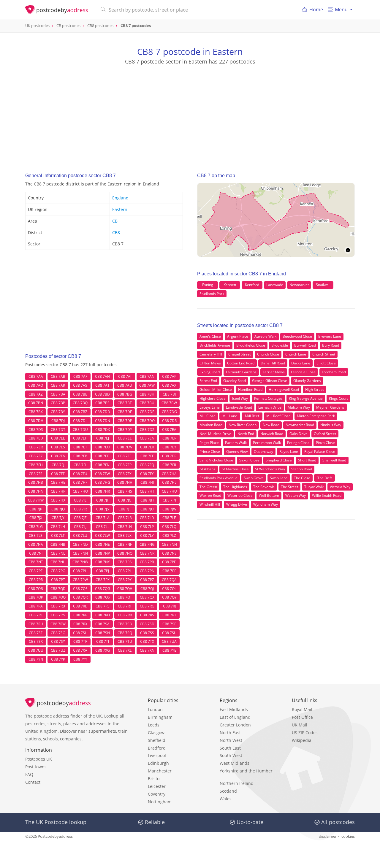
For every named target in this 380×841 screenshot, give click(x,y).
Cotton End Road (240, 363)
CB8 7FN (102, 464)
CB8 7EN (147, 438)
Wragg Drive (236, 504)
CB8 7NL (58, 553)
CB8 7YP (58, 659)
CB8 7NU (58, 561)
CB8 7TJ (102, 641)
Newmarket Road (300, 424)
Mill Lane (229, 415)
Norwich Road (271, 433)
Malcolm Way (299, 407)
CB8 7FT (58, 473)
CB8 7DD (102, 411)
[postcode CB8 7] (58, 9)
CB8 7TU (125, 641)
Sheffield (156, 740)
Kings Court (338, 398)
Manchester (160, 771)
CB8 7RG (147, 606)
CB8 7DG (169, 411)
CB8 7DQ (147, 420)
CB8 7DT (58, 429)
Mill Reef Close (278, 415)
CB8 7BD (102, 394)
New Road (271, 424)
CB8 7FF (147, 455)
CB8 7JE (80, 500)
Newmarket (299, 284)
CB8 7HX (58, 500)
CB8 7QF (80, 588)
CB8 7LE (169, 517)
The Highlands (235, 486)
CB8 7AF (80, 376)
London (155, 709)
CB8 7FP (125, 464)
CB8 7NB (57, 544)
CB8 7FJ (58, 464)
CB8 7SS (147, 632)
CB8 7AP (169, 376)
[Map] (275, 220)
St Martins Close (235, 469)
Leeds (153, 725)
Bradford (157, 748)
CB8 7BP (58, 402)
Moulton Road (211, 424)
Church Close (268, 354)
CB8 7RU (35, 623)
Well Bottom (269, 495)
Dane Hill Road (273, 363)
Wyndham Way (265, 504)
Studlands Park (212, 293)
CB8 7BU (147, 402)
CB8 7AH (102, 376)
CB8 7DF (147, 411)
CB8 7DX (102, 429)
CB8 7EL (125, 438)
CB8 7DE (125, 411)
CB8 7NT (35, 561)
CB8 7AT (102, 385)
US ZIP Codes (305, 732)
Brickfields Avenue (215, 345)
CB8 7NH (169, 544)
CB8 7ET (80, 447)
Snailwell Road (334, 460)
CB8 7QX (147, 597)
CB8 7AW (147, 385)
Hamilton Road (250, 389)
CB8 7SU (169, 632)
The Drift (324, 477)
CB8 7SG (58, 632)
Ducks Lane (300, 363)
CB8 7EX (147, 447)
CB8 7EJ (102, 438)
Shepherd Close (279, 460)
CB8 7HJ (147, 482)
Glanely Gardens (307, 380)
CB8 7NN (80, 553)
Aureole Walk (265, 336)
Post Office (302, 717)
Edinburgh (158, 763)
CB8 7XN (147, 650)
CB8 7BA (58, 394)
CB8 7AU (124, 385)
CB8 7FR (169, 464)
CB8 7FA (58, 455)
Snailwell (323, 284)
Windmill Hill (210, 504)
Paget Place (209, 442)
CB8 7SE (169, 623)
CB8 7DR (169, 420)
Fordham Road (334, 372)
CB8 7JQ (58, 509)
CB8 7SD (147, 623)
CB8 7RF (125, 606)
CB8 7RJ (169, 606)
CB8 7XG (102, 650)
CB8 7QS (102, 597)
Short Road (307, 460)
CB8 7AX (169, 385)
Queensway (263, 451)
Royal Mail (302, 709)
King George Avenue (306, 398)
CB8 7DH (35, 420)
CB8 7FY (147, 473)
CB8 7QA (169, 579)
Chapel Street (239, 354)
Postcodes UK (38, 759)
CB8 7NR (147, 553)
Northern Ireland (237, 783)
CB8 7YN (35, 659)
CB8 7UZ (58, 650)
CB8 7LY (147, 535)
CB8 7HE (58, 482)
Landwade (274, 284)
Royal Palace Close (319, 451)
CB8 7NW (80, 561)
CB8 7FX (125, 473)
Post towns (36, 766)
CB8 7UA (169, 641)
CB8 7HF (80, 482)
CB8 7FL (80, 464)
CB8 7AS (80, 385)
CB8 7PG (58, 570)
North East (230, 732)
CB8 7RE (103, 606)
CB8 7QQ (58, 597)
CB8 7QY (169, 597)
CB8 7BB (80, 394)
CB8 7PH (80, 570)
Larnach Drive (269, 407)
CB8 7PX (103, 579)
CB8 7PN (147, 570)
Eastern (119, 209)
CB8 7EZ (36, 455)
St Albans (207, 469)
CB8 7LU (80, 535)
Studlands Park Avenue (219, 477)
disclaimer (328, 836)
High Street (314, 389)
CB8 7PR (36, 579)
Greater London (235, 725)
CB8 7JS (102, 509)
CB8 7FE (125, 455)
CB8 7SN (102, 632)
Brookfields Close (250, 345)
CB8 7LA (103, 517)
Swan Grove (254, 477)
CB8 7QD (58, 588)
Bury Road (330, 345)
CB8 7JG (125, 500)
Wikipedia (301, 740)
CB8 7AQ (35, 385)
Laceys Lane (210, 407)
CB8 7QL (169, 588)
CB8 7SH (80, 632)
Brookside (279, 345)
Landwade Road (239, 407)
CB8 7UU (35, 650)
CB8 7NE (102, 544)
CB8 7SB (125, 623)
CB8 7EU (102, 447)
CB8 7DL (80, 420)
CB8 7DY (125, 429)
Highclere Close (213, 398)
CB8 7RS (147, 615)
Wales (226, 799)
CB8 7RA (35, 606)
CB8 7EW (124, 447)
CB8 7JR (80, 509)
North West (231, 740)
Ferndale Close (303, 372)
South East (230, 748)
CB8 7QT (125, 597)
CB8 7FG (169, 455)
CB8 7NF (125, 544)
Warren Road (210, 495)
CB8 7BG (124, 394)
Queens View (237, 451)
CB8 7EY (169, 447)
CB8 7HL (169, 482)
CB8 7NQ (124, 553)
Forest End (208, 380)
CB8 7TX (147, 641)
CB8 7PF (35, 570)
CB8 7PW (80, 579)
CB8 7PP (169, 570)
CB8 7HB (35, 482)
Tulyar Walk (314, 486)
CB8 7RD (80, 606)
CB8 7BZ (80, 411)
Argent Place (237, 336)
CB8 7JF (102, 500)
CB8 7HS (125, 491)
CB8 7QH (124, 588)
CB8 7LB (125, 517)
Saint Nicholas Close (216, 460)
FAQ (29, 774)
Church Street (323, 354)
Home (316, 9)
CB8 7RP (80, 615)
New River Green (242, 424)
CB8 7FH (35, 464)
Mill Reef (252, 415)
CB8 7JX (35, 517)
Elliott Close (326, 363)
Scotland (228, 791)
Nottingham (160, 801)
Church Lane (295, 354)
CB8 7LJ (80, 526)
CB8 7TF (80, 641)
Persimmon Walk (267, 442)
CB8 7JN (169, 500)
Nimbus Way (330, 424)
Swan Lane (279, 477)
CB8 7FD (102, 455)
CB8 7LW (102, 535)
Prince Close (210, 451)
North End (246, 433)
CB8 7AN (147, 376)
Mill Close (208, 415)
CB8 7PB (147, 561)
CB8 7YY (80, 659)
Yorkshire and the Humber (246, 771)
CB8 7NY (102, 561)
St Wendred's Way (270, 469)
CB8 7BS (102, 402)
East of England (235, 717)
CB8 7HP (58, 491)
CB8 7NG (147, 544)
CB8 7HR (102, 491)
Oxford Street (325, 433)
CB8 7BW (169, 402)
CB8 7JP (35, 509)
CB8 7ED (35, 438)
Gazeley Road (234, 380)
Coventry (156, 794)
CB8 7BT (125, 402)
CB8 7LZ (169, 535)
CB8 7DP (125, 420)
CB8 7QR (80, 597)
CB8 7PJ (102, 570)
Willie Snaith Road (326, 495)
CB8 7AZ (35, 394)
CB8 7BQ (80, 402)
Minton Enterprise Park (316, 415)
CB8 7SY (58, 641)
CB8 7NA (35, 544)
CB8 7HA (169, 473)
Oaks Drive (298, 433)
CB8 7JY (58, 517)
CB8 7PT (58, 579)
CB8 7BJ (169, 394)
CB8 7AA (35, 376)
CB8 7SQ (125, 632)
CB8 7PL (125, 570)
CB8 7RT (169, 615)
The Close (302, 477)
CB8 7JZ (80, 517)
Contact (32, 782)
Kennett (230, 284)
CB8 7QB (35, 588)
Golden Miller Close (216, 389)
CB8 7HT (147, 491)
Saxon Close (249, 460)
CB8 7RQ (102, 615)
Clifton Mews (210, 363)
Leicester (157, 786)
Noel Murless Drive (215, 433)
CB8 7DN (102, 420)
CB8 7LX (125, 535)
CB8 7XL (125, 650)
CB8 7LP (147, 526)
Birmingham (160, 717)
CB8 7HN (35, 491)
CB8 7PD (169, 561)
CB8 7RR (125, 615)
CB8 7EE (58, 438)
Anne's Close (210, 336)
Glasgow (156, 732)
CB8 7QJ (147, 588)
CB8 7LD (147, 517)
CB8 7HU (169, 491)
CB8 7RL (35, 615)
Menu (341, 9)
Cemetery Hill (211, 354)
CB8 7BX (35, 411)
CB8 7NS (169, 553)
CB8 (116, 232)
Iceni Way (240, 398)
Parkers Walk (236, 442)
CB (115, 221)
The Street (289, 486)
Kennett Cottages (268, 398)
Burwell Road (305, 345)
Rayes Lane (288, 451)
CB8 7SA (102, 623)
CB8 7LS (35, 535)
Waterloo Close (240, 495)
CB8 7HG (102, 482)
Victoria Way (340, 486)
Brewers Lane (329, 336)
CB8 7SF (35, 632)
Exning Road (210, 372)
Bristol (154, 778)
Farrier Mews (274, 372)
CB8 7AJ (124, 376)
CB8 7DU (80, 429)
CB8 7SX (36, 641)
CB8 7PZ (147, 579)
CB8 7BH (147, 394)
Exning (207, 284)
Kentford (252, 284)
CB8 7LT (58, 535)
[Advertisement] (190, 113)
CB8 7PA (125, 561)
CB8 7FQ (147, 464)
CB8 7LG (35, 526)
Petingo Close (298, 442)
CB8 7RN (58, 615)
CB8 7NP (102, 553)
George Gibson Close (269, 380)
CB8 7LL (102, 526)
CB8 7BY (58, 411)
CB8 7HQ (80, 491)
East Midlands (234, 709)
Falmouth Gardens (241, 372)
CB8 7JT (124, 509)
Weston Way (295, 495)
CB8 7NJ (35, 553)
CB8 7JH (147, 500)
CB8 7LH (58, 526)
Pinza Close (325, 442)
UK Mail (299, 725)
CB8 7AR (58, 385)
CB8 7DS (35, 429)
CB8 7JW (169, 509)
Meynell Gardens (330, 407)
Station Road (301, 469)
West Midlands (234, 763)
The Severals (264, 486)
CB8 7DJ (58, 420)
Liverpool (157, 755)
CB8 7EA (169, 429)
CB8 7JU (147, 509)
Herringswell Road (284, 389)
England (120, 198)
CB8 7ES (58, 447)
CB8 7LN (125, 526)
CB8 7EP (169, 438)
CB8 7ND (80, 544)
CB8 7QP (35, 597)
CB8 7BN (35, 402)
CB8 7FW (102, 473)
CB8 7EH (80, 438)
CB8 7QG (102, 588)
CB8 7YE (169, 650)
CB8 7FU (80, 473)
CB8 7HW (36, 500)
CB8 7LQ (169, 526)
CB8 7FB (80, 455)
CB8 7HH (124, 482)
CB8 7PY (125, 579)
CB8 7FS (35, 473)
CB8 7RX (80, 623)
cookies (348, 836)
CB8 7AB (58, 376)
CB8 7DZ (147, 429)
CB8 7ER (36, 447)
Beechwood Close (297, 336)
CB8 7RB (58, 606)
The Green (208, 486)
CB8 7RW (58, 623)
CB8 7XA (80, 650)
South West (231, 755)
